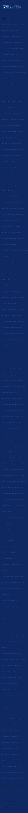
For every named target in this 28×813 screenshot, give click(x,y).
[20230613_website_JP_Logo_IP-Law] (11, 7)
